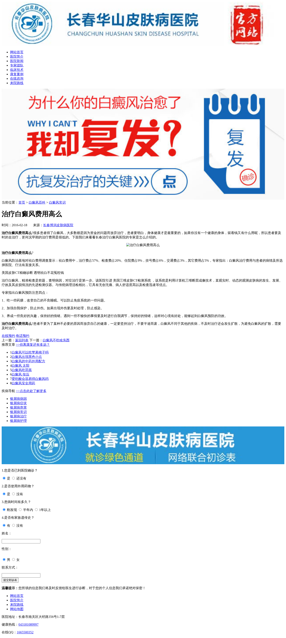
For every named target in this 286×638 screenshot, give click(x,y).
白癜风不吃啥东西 (56, 340)
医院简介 (16, 56)
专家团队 (16, 65)
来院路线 (16, 83)
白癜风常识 (57, 202)
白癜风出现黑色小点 (27, 357)
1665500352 (25, 632)
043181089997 (28, 624)
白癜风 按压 (20, 374)
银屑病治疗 (18, 416)
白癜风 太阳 (20, 365)
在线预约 (8, 336)
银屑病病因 (18, 398)
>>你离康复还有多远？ (33, 344)
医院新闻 (16, 61)
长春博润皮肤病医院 (58, 225)
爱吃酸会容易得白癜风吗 (30, 379)
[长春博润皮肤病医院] (143, 45)
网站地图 (16, 609)
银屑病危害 (18, 407)
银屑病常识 (18, 412)
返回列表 (21, 340)
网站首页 (16, 52)
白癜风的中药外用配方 (28, 361)
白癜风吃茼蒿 (22, 370)
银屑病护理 (18, 420)
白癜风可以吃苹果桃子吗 (30, 352)
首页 (21, 202)
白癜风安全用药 (23, 383)
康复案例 (16, 74)
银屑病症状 (18, 403)
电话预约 (22, 336)
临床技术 (16, 69)
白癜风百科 (37, 202)
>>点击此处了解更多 (31, 391)
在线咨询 (16, 78)
